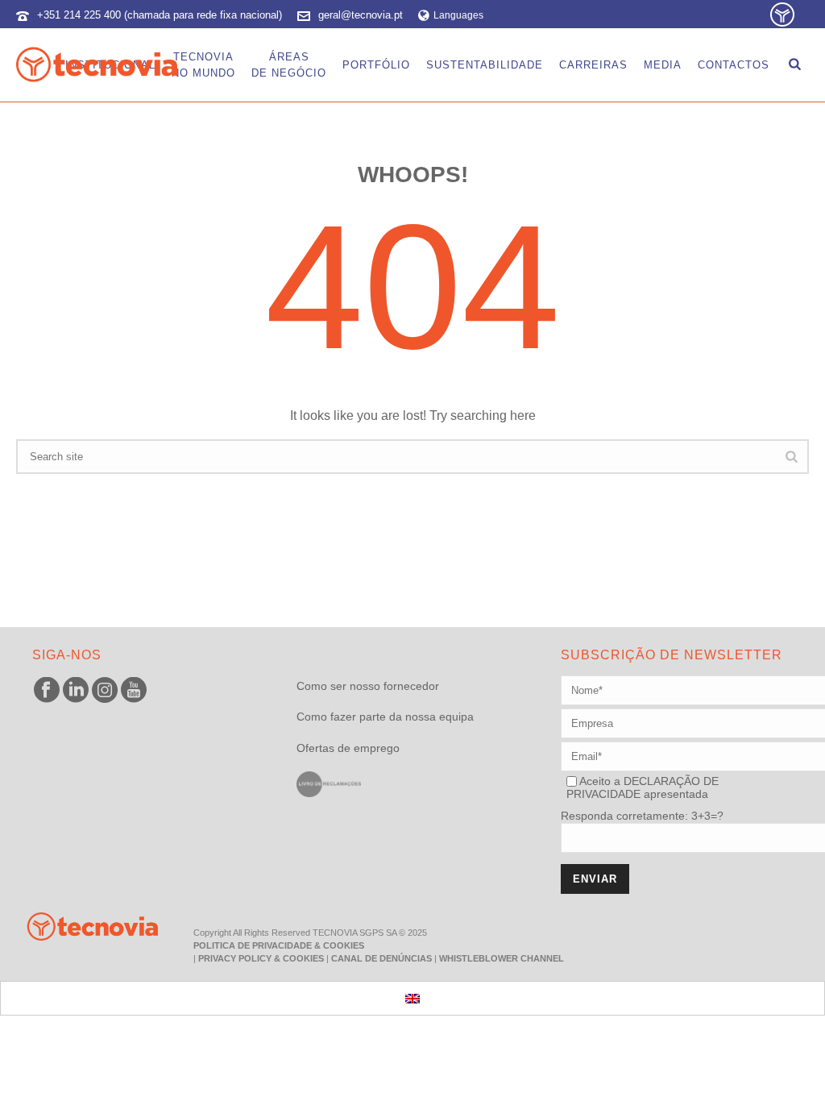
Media (663, 65)
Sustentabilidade (484, 65)
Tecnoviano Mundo (203, 65)
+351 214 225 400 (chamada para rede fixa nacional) (159, 15)
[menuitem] (412, 998)
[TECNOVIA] (80, 925)
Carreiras (593, 65)
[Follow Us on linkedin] (76, 690)
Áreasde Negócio (288, 65)
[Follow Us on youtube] (134, 690)
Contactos (733, 65)
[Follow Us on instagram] (105, 690)
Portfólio (376, 65)
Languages (458, 15)
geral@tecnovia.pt (360, 15)
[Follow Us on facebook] (47, 690)
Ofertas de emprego (348, 748)
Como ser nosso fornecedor (367, 685)
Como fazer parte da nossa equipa (385, 716)
